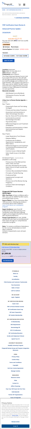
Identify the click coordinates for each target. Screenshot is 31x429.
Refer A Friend (15, 288)
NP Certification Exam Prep (15, 309)
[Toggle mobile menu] (24, 4)
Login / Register (15, 297)
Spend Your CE (16, 339)
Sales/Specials (15, 392)
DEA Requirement (15, 324)
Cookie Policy (15, 359)
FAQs (15, 380)
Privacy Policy (15, 356)
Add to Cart (8, 60)
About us (15, 273)
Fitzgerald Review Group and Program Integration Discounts (15, 349)
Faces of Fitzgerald (15, 397)
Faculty (15, 276)
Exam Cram (15, 303)
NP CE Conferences (15, 330)
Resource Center (15, 377)
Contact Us (15, 383)
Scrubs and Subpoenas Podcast (15, 336)
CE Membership (15, 321)
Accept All (15, 426)
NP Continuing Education (15, 333)
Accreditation (15, 279)
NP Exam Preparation (15, 312)
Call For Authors (15, 290)
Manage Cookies (15, 371)
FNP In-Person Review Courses (15, 306)
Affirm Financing (15, 386)
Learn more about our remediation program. (12, 205)
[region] (15, 413)
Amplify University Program (15, 345)
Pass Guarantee (15, 285)
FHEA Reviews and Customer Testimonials (15, 282)
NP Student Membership (15, 315)
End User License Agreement (15, 368)
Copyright (15, 365)
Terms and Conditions (15, 362)
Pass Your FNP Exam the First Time (15, 389)
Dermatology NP (15, 327)
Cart (19, 5)
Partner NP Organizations (15, 394)
